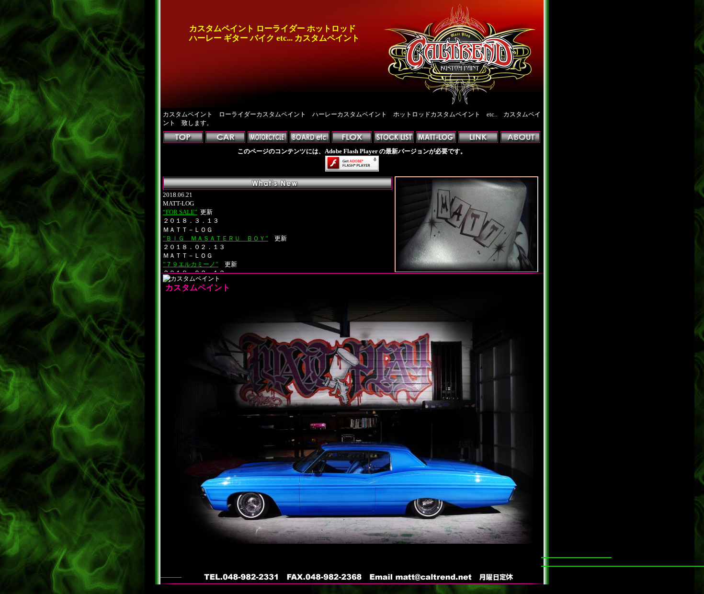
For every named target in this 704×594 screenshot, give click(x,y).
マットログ (436, 137)
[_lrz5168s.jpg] (353, 541)
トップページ (183, 137)
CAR (225, 137)
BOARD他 (309, 137)
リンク (478, 137)
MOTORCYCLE (267, 137)
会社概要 (520, 137)
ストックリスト (394, 137)
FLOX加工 (352, 137)
